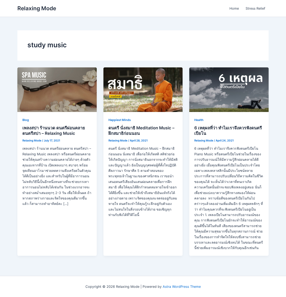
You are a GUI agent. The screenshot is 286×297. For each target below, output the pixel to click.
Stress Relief (255, 8)
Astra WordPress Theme (182, 286)
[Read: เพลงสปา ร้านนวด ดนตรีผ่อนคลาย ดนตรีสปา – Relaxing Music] (57, 89)
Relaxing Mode (36, 8)
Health (199, 120)
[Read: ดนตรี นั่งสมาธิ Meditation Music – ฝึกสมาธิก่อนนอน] (143, 89)
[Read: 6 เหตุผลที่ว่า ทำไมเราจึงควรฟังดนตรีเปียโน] (229, 89)
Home (234, 8)
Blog (25, 120)
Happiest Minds (119, 120)
